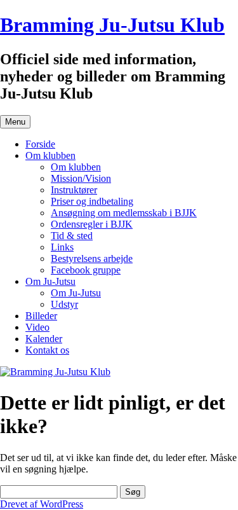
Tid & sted (72, 235)
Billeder (41, 315)
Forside (40, 144)
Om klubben (50, 155)
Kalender (43, 338)
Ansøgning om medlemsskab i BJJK (124, 212)
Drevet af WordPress (41, 504)
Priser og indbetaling (92, 201)
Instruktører (74, 189)
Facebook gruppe (86, 270)
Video (37, 327)
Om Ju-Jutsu (50, 281)
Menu (15, 122)
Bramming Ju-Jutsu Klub (112, 24)
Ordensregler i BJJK (92, 224)
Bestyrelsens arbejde (92, 258)
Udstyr (64, 304)
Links (62, 247)
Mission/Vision (81, 178)
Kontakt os (47, 350)
